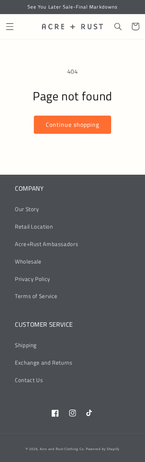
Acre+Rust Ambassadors (46, 244)
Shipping (26, 345)
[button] (9, 26)
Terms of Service (36, 296)
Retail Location (34, 226)
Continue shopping (73, 124)
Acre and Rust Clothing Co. (62, 448)
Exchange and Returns (43, 362)
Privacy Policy (32, 279)
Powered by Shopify (102, 448)
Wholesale (28, 261)
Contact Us (29, 380)
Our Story (27, 209)
